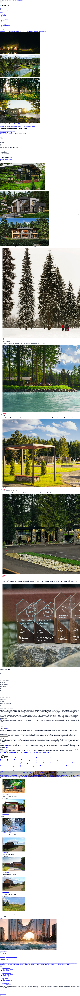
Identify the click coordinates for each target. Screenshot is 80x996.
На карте (11, 123)
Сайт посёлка (2, 719)
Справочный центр (6, 968)
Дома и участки (5, 17)
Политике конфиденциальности (27, 989)
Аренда (4, 14)
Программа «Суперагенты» (7, 974)
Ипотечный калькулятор (7, 980)
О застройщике (32, 123)
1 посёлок (7, 726)
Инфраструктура (21, 123)
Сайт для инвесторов (6, 984)
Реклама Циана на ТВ (6, 973)
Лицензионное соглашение (59, 987)
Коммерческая (5, 19)
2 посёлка (7, 728)
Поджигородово (11, 131)
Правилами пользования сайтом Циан (31, 987)
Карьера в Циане (5, 983)
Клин (6, 131)
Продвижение (5, 978)
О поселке (27, 123)
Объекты (7, 123)
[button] (2, 196)
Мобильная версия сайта (5, 992)
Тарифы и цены (5, 975)
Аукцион (4, 971)
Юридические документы (7, 969)
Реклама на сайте (6, 976)
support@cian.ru (47, 989)
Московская (2, 131)
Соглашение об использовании (18, 0)
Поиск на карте (5, 970)
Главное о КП (2, 123)
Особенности (15, 123)
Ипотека (4, 20)
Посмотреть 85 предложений (6, 159)
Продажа (4, 15)
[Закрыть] (1, 2)
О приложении (3, 994)
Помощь (4, 979)
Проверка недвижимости (7, 981)
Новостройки (5, 16)
